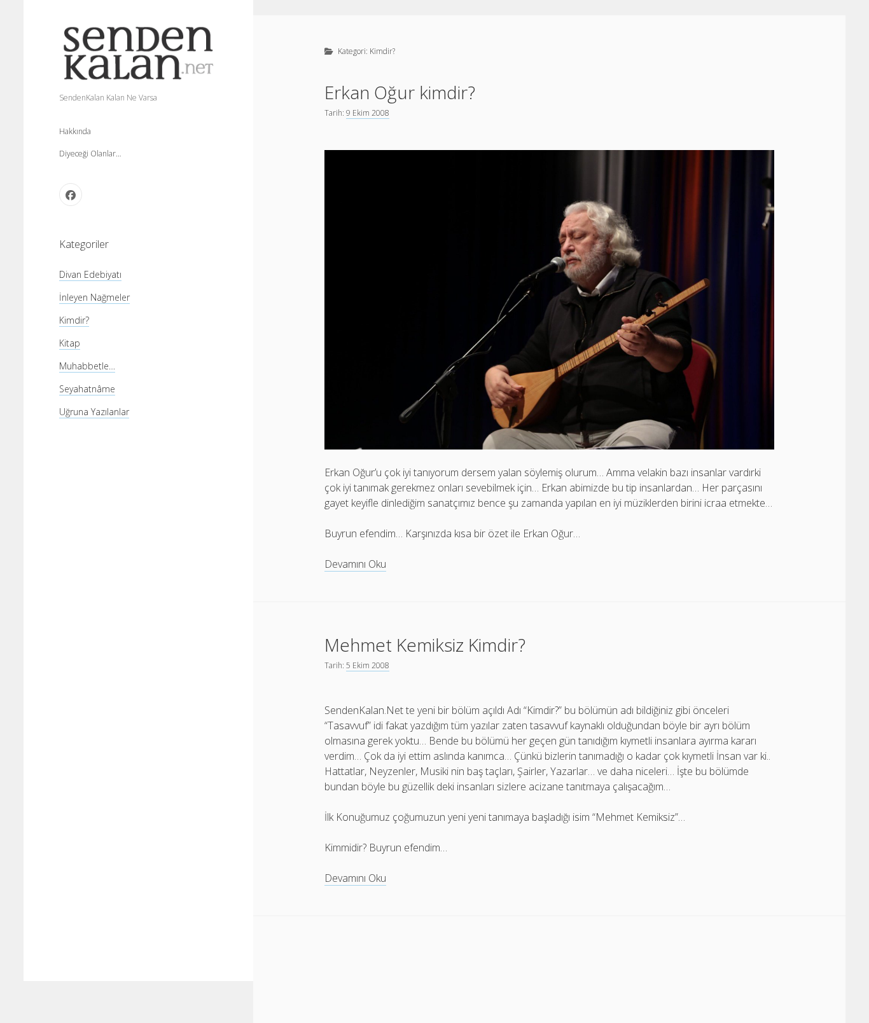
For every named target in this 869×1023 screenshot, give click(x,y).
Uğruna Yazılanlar (94, 412)
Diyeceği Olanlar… (90, 153)
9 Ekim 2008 (367, 112)
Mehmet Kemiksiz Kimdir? (424, 645)
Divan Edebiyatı (90, 274)
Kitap (69, 343)
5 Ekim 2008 (367, 665)
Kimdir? (74, 320)
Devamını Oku (355, 564)
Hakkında (75, 131)
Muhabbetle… (87, 366)
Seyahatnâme (87, 389)
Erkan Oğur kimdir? (399, 92)
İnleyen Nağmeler (94, 297)
